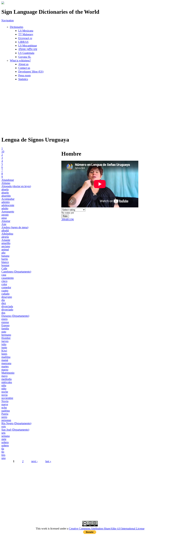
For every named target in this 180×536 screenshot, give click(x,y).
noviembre (7, 398)
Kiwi (4, 350)
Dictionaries (16, 26)
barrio (4, 258)
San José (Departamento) (15, 429)
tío (2, 451)
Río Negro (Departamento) (16, 423)
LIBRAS (23, 41)
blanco (5, 262)
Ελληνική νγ (25, 38)
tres (3, 454)
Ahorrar (5, 221)
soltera (5, 442)
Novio (4, 401)
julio (3, 344)
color (4, 284)
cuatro (4, 290)
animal (5, 249)
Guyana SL (24, 56)
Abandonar (7, 179)
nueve (4, 404)
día (3, 300)
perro (4, 417)
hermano (6, 334)
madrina (5, 356)
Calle (4, 268)
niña (3, 385)
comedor (6, 287)
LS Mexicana (25, 30)
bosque (5, 265)
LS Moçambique (27, 45)
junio (4, 347)
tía (2, 448)
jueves (4, 341)
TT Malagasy (25, 34)
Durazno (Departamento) (15, 315)
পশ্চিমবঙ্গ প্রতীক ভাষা (27, 49)
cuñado (5, 293)
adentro (5, 202)
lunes (4, 353)
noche (4, 391)
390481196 (67, 219)
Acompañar (7, 198)
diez (3, 303)
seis (3, 432)
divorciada (7, 306)
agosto (5, 214)
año (3, 252)
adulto (4, 208)
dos (3, 312)
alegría (5, 236)
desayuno (6, 296)
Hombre (6, 337)
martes (5, 366)
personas (6, 420)
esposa (5, 322)
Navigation (7, 20)
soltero (5, 445)
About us (23, 64)
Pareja (4, 413)
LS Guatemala (26, 52)
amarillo (5, 243)
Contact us (24, 67)
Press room (24, 75)
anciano (5, 246)
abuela (5, 189)
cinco (4, 281)
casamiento (7, 277)
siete (3, 439)
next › (34, 461)
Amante (5, 239)
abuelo (5, 192)
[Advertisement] (90, 108)
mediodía (6, 379)
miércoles (6, 382)
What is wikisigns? (20, 60)
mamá (4, 360)
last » (48, 461)
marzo (4, 369)
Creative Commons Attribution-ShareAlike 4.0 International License (106, 528)
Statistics (23, 79)
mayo (4, 375)
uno (3, 458)
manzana (6, 363)
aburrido (6, 195)
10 (2, 151)
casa (3, 274)
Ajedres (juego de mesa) (14, 227)
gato (3, 331)
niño (3, 388)
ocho (4, 407)
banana (5, 255)
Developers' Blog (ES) (30, 71)
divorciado (7, 309)
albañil (5, 230)
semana (5, 435)
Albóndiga (7, 233)
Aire (3, 224)
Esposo (5, 325)
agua (4, 217)
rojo (3, 426)
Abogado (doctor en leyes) (16, 186)
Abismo (5, 183)
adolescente (7, 205)
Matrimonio (7, 372)
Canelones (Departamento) (16, 271)
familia (5, 328)
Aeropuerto (7, 211)
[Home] (2, 3)
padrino (5, 410)
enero (4, 319)
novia (4, 394)
